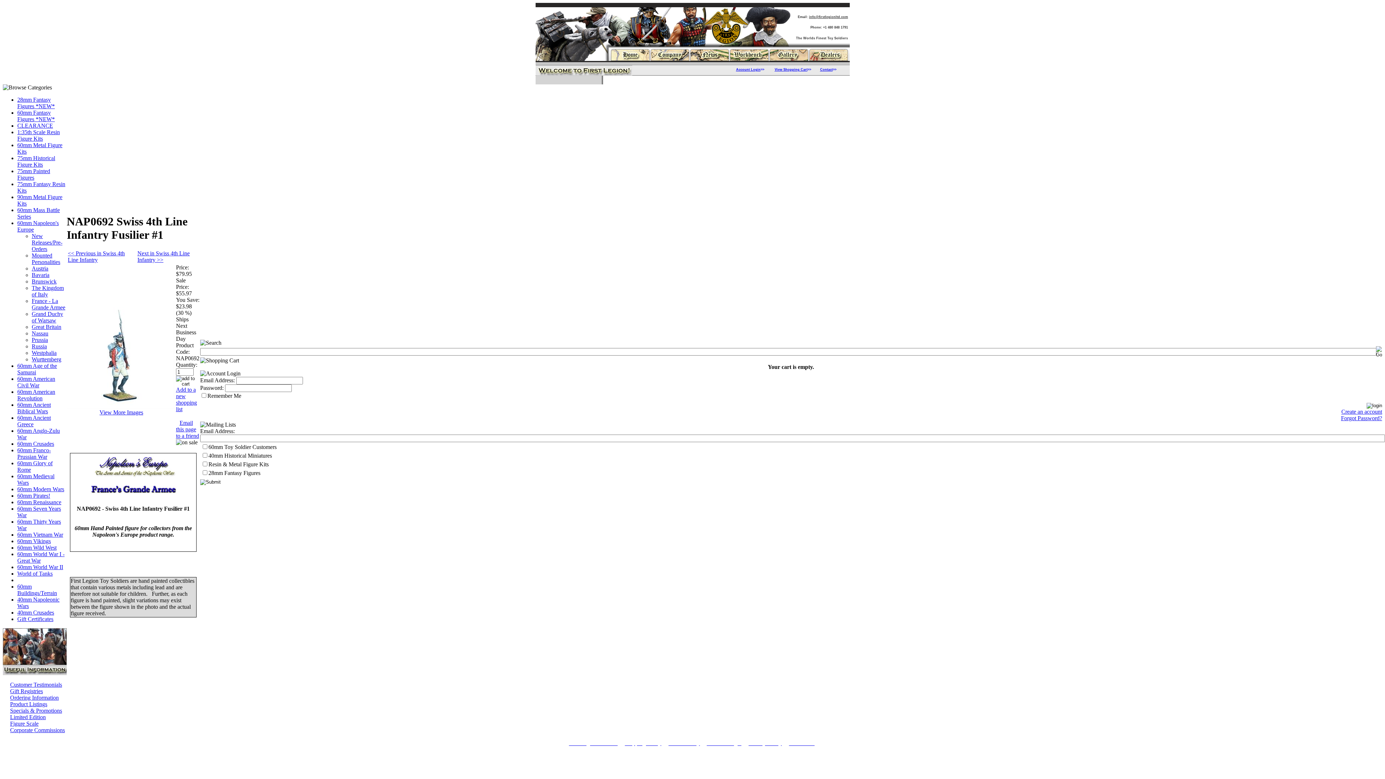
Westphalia (44, 353)
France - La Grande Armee (48, 304)
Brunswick (44, 281)
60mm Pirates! (33, 496)
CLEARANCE (35, 126)
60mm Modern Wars (40, 489)
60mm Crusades (35, 444)
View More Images (121, 412)
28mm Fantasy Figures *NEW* (36, 103)
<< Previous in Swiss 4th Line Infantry (96, 256)
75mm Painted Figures (33, 174)
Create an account (1361, 412)
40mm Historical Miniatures (240, 456)
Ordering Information (34, 698)
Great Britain (46, 327)
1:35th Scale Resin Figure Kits (38, 135)
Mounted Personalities (46, 258)
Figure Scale (24, 724)
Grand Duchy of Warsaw (47, 317)
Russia (39, 346)
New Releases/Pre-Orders (47, 242)
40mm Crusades (35, 612)
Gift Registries (26, 691)
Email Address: (217, 380)
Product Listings (28, 704)
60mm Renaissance (39, 502)
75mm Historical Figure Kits (36, 161)
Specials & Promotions (36, 711)
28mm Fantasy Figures (234, 473)
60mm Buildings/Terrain (37, 590)
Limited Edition (28, 717)
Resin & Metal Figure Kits (238, 464)
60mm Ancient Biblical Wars (34, 408)
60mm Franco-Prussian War (34, 453)
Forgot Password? (1361, 418)
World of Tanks (35, 574)
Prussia (40, 340)
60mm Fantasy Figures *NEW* (36, 116)
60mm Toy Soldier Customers (242, 447)
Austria (40, 268)
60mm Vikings (34, 541)
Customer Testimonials (36, 685)
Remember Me (224, 396)
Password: (212, 388)
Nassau (40, 333)
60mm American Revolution (36, 395)
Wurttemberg (46, 359)
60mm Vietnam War (40, 535)
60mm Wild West (37, 548)
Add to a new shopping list (186, 399)
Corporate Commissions (37, 730)
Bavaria (40, 275)
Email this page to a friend (187, 429)
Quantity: (186, 365)
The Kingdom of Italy (48, 291)
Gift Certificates (35, 619)
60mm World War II (40, 567)
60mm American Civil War (36, 382)
